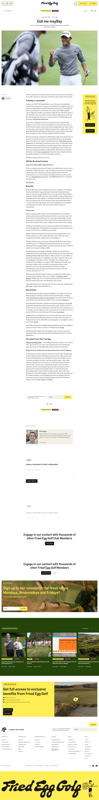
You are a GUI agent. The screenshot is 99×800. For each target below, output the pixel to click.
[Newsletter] (7, 3)
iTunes (39, 379)
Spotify (51, 379)
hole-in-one (29, 286)
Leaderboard (60, 312)
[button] (93, 11)
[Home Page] (49, 3)
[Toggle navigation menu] (3, 3)
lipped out (66, 300)
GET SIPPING (30, 182)
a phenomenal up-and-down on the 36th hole (42, 298)
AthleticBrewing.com (38, 177)
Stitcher (43, 379)
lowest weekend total (43, 152)
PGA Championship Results (40, 119)
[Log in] (76, 3)
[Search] (11, 3)
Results (36, 322)
